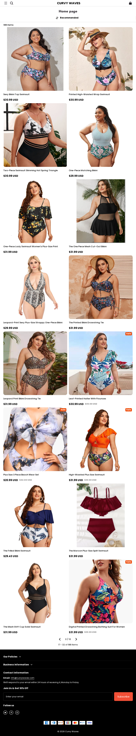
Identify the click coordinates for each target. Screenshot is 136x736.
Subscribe (123, 696)
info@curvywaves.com (22, 677)
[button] (5, 3)
